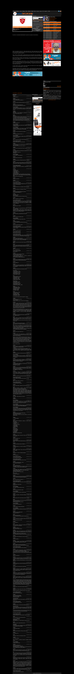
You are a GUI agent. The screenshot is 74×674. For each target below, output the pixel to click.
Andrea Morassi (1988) (52, 17)
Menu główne (17, 11)
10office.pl (40, 673)
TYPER (49, 11)
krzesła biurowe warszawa (47, 89)
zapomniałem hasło (40, 20)
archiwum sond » (59, 86)
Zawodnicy (37, 11)
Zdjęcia (35, 11)
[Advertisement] (37, 5)
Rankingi (23, 11)
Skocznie (41, 11)
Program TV (45, 11)
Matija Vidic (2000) (52, 20)
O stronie (32, 11)
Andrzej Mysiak (16, 28)
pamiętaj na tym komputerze (37, 19)
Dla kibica (29, 11)
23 (42, 24)
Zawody (21, 11)
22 (40, 24)
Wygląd (14, 11)
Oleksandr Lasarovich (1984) (53, 18)
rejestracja (34, 20)
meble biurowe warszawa (46, 88)
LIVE (43, 11)
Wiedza (26, 11)
